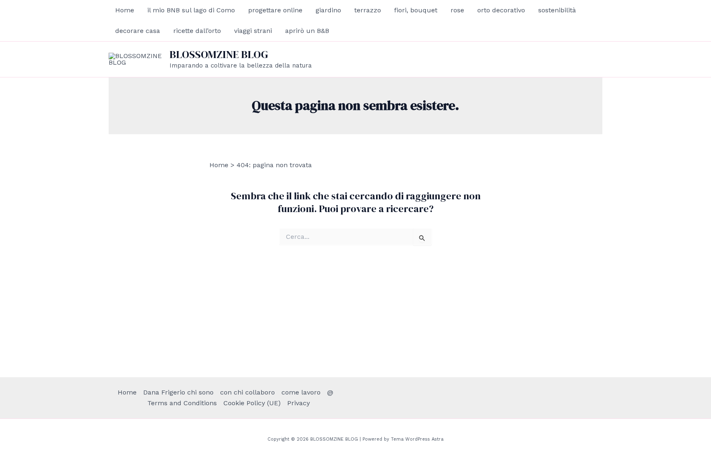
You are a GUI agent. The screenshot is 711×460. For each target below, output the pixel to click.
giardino (328, 10)
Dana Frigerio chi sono (178, 392)
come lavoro (301, 392)
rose (457, 10)
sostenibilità (557, 10)
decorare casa (137, 31)
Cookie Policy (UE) (252, 403)
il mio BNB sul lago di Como (191, 10)
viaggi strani (253, 31)
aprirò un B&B (307, 31)
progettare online (275, 10)
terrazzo (367, 10)
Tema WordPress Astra (417, 439)
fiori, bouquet (415, 10)
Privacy (298, 403)
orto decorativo (501, 10)
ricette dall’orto (197, 31)
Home (124, 10)
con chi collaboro (247, 392)
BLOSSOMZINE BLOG (219, 54)
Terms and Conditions (182, 403)
